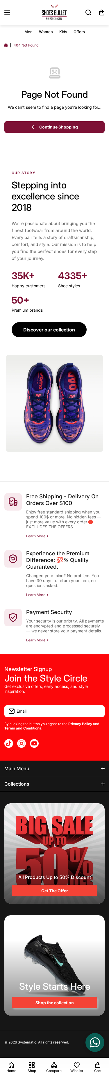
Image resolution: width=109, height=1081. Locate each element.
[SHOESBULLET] (54, 12)
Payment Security (49, 612)
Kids (63, 31)
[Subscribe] (97, 711)
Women (46, 31)
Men (28, 31)
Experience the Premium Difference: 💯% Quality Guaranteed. (58, 560)
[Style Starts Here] (54, 965)
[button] (102, 12)
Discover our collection (49, 330)
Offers (79, 31)
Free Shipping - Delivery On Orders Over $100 (62, 499)
